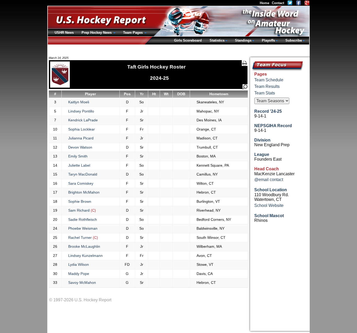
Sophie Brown (79, 201)
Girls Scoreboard (188, 40)
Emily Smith (78, 156)
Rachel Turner (83, 237)
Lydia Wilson (78, 264)
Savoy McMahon (82, 282)
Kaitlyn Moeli (78, 102)
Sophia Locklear (81, 129)
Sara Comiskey (80, 183)
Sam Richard (82, 210)
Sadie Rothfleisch (82, 219)
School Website (269, 205)
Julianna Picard (81, 138)
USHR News (64, 33)
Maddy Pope (78, 274)
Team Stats (264, 93)
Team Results (267, 86)
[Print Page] (244, 63)
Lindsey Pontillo (81, 111)
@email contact (268, 179)
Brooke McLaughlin (84, 246)
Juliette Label (79, 165)
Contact (278, 3)
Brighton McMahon (84, 192)
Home (264, 3)
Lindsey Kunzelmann (85, 255)
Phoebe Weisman (82, 228)
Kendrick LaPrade (83, 120)
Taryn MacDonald (82, 174)
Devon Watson (80, 147)
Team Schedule (268, 80)
